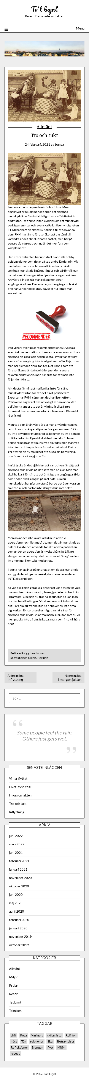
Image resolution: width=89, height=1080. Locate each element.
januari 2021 (18, 869)
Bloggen (37, 1047)
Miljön (32, 657)
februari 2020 (19, 920)
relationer (36, 1041)
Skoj (50, 1041)
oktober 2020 (19, 886)
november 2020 (20, 878)
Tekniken (15, 1011)
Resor (13, 994)
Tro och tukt (18, 804)
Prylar (13, 985)
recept (15, 1053)
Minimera (37, 1035)
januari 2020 (18, 928)
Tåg (23, 1041)
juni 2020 (16, 894)
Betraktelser (18, 657)
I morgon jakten (69, 677)
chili (13, 1035)
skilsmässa (54, 1035)
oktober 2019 (19, 945)
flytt (50, 1047)
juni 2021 (16, 852)
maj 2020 (15, 903)
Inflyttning (16, 677)
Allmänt (44, 127)
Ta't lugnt (44, 8)
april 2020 (16, 911)
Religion (42, 657)
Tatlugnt (15, 1002)
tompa (59, 144)
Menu (80, 28)
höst (14, 1041)
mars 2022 (16, 844)
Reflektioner (19, 1047)
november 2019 (20, 936)
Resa (23, 1035)
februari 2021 (19, 861)
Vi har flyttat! (19, 778)
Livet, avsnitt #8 (20, 787)
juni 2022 (16, 836)
